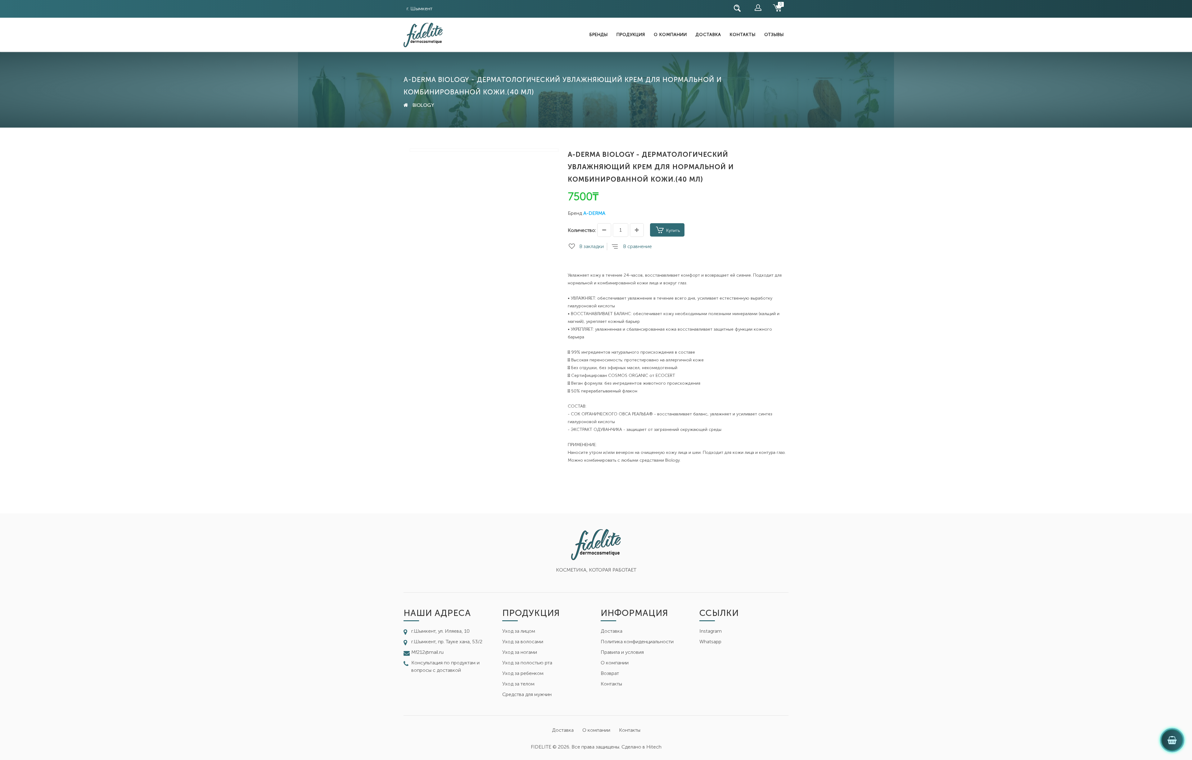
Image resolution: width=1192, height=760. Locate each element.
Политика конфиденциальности (637, 642)
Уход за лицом (518, 631)
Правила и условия (622, 652)
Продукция (630, 34)
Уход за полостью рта (527, 663)
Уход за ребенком (523, 673)
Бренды (598, 34)
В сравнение (637, 246)
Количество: (582, 230)
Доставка (708, 34)
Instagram (710, 631)
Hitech (653, 747)
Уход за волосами (522, 642)
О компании (670, 34)
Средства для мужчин (527, 694)
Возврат (610, 673)
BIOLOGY (423, 105)
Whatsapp (710, 642)
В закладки (591, 246)
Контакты (743, 34)
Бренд (575, 213)
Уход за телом (518, 684)
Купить (673, 230)
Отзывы (774, 34)
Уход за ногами (519, 652)
